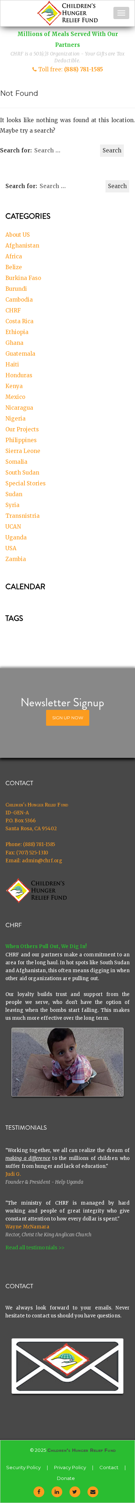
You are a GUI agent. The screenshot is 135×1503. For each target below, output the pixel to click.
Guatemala (20, 353)
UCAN (13, 526)
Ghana (14, 342)
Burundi (16, 288)
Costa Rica (19, 321)
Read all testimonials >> (35, 1247)
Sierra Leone (22, 451)
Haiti (12, 364)
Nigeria (15, 418)
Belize (13, 267)
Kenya (14, 386)
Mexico (15, 396)
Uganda (16, 537)
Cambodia (19, 299)
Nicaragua (19, 407)
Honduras (18, 375)
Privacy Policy (70, 1467)
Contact (108, 1467)
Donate (66, 1478)
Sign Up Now (67, 717)
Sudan (13, 494)
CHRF (13, 310)
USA (11, 548)
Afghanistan (22, 245)
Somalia (16, 461)
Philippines (21, 440)
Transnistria (22, 515)
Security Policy (23, 1467)
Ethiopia (16, 332)
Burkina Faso (23, 278)
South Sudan (22, 472)
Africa (13, 256)
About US (17, 234)
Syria (12, 505)
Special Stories (25, 483)
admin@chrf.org (42, 861)
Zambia (15, 559)
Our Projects (22, 429)
